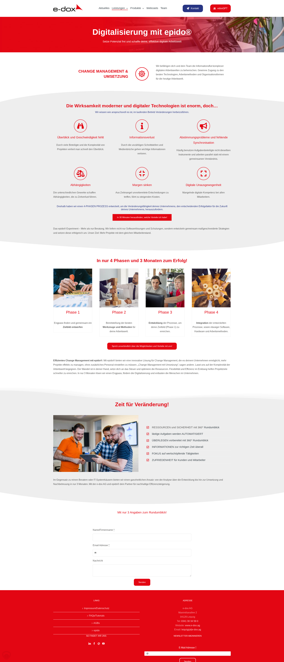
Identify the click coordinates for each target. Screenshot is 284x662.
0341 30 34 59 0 (189, 621)
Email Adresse (101, 545)
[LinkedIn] (89, 643)
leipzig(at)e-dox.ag (191, 629)
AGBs (96, 623)
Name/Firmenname (103, 530)
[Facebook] (94, 643)
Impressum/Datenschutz (96, 608)
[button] (6, 655)
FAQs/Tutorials (96, 615)
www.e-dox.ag (192, 625)
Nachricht (98, 560)
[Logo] (68, 5)
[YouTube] (103, 643)
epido (97, 630)
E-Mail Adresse (187, 647)
